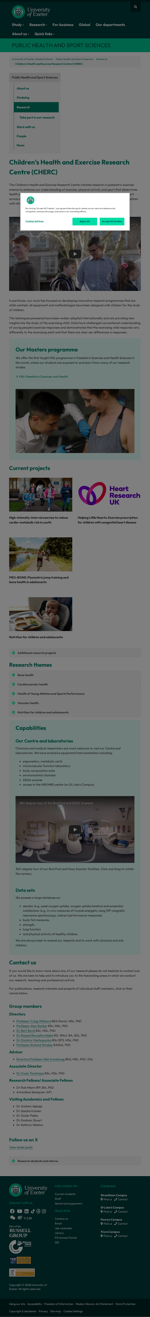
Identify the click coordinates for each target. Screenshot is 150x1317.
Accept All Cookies (112, 221)
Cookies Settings (35, 221)
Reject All (85, 221)
